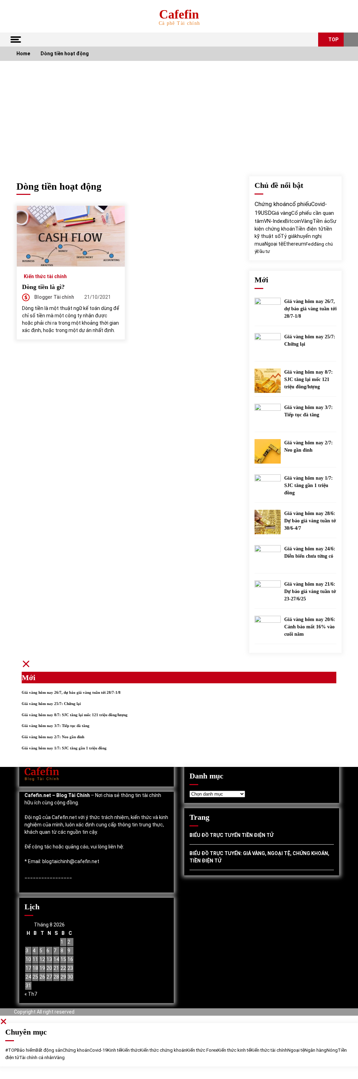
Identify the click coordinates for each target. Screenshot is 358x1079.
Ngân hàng (316, 1050)
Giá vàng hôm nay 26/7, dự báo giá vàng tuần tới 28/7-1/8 (310, 309)
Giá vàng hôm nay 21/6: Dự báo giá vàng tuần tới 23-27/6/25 (310, 591)
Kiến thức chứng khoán (163, 1050)
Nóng (332, 1050)
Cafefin (179, 14)
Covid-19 (98, 1050)
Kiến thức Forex (201, 1050)
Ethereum (295, 244)
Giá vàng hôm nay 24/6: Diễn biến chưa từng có (309, 552)
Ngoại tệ (274, 244)
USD (266, 213)
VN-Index (274, 221)
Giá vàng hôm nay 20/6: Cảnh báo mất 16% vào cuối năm (309, 627)
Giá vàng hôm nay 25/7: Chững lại (309, 340)
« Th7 (30, 994)
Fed (310, 244)
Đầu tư (263, 251)
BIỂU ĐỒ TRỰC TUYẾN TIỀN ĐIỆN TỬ (231, 835)
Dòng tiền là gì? (43, 286)
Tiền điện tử (309, 229)
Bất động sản (49, 1050)
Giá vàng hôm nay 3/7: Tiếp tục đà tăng (308, 411)
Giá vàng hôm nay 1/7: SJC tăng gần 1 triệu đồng (308, 485)
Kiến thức (130, 1050)
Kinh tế (114, 1050)
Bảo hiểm (26, 1050)
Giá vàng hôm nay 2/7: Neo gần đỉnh (308, 446)
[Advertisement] (179, 113)
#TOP (11, 1050)
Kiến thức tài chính (45, 276)
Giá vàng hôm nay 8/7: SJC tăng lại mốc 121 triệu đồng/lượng (308, 379)
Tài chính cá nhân (36, 1057)
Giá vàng (281, 213)
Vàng (307, 221)
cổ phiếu (300, 204)
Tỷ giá (288, 236)
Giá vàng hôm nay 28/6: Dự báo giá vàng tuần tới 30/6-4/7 (310, 521)
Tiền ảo (321, 221)
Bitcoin (293, 221)
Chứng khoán (272, 203)
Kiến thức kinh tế (234, 1050)
